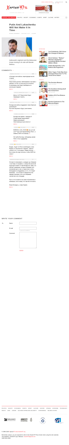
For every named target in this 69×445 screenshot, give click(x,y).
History (56, 17)
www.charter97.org (20, 431)
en (58, 2)
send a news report (47, 2)
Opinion (41, 79)
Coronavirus (42, 410)
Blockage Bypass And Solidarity (27, 410)
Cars (8, 410)
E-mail (11, 228)
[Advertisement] (19, 203)
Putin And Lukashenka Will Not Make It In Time (22, 27)
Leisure (14, 410)
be (53, 2)
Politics (19, 17)
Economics (33, 17)
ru (55, 2)
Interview (42, 48)
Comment (12, 233)
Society (26, 17)
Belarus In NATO (52, 410)
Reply (11, 89)
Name (11, 223)
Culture (50, 17)
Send (21, 250)
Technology (63, 408)
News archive (59, 2)
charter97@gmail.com (29, 436)
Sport (45, 17)
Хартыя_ (17, 8)
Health (4, 410)
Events (39, 17)
